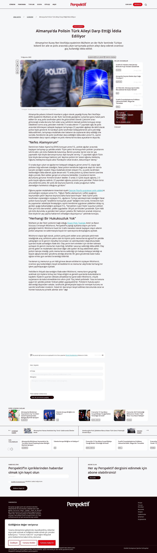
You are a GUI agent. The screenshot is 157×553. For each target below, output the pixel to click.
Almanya (91, 57)
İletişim (140, 512)
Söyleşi (47, 4)
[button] (145, 5)
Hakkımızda (142, 514)
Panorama (22, 4)
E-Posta (32, 371)
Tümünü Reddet (28, 543)
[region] (32, 533)
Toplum (31, 4)
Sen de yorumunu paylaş (40, 397)
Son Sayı (128, 4)
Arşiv (54, 4)
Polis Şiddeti (78, 26)
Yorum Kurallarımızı (72, 355)
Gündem (12, 4)
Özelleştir (14, 543)
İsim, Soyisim (34, 365)
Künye (140, 503)
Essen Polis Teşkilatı (76, 223)
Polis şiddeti (99, 57)
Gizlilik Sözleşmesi (130, 548)
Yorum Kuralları (141, 506)
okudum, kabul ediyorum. (27, 481)
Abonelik (138, 4)
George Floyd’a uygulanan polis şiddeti (86, 190)
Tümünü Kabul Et (47, 543)
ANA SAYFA (17, 17)
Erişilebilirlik (142, 519)
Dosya (39, 4)
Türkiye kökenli (110, 57)
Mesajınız (33, 377)
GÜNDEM (30, 17)
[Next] (11, 449)
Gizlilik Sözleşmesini (18, 482)
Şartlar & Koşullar (143, 548)
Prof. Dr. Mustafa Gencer (123, 122)
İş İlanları (141, 517)
